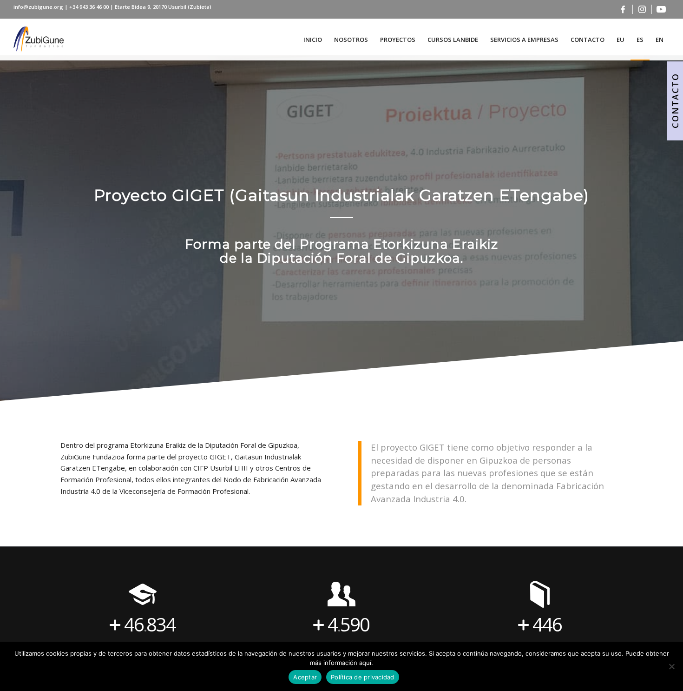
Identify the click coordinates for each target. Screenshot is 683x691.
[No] (671, 666)
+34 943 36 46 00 (89, 6)
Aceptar (305, 677)
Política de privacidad (362, 677)
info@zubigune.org (38, 6)
